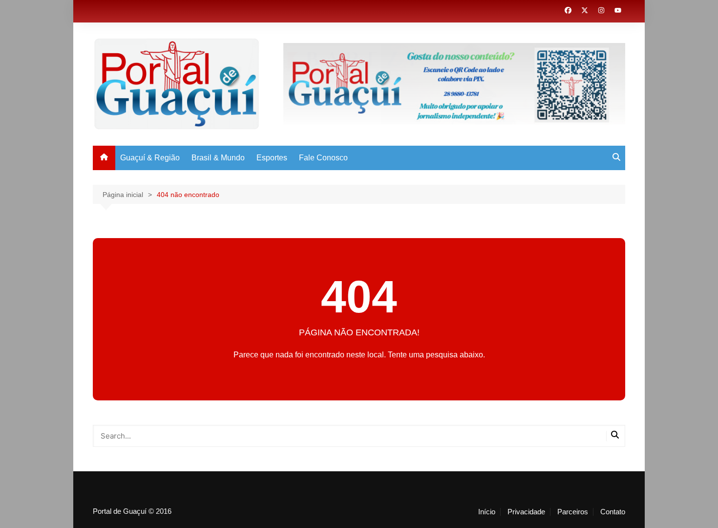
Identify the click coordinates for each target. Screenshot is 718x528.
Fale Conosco (323, 158)
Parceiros (572, 512)
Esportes (271, 158)
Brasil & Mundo (218, 158)
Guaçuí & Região (150, 158)
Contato (612, 512)
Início (486, 512)
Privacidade (526, 512)
